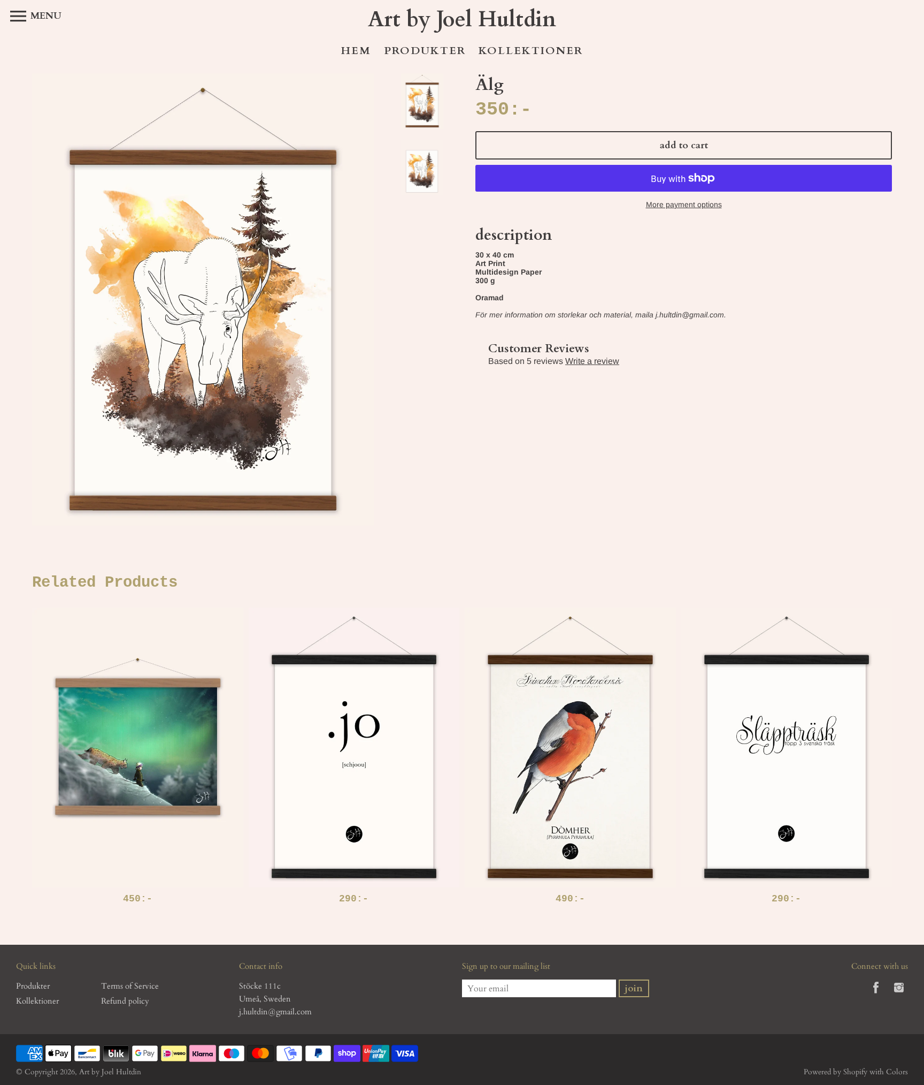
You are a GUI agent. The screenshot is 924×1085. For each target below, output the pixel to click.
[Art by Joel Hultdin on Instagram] (899, 995)
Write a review (592, 361)
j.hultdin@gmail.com (275, 1011)
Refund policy (125, 1001)
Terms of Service (130, 986)
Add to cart (684, 145)
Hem (356, 50)
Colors (897, 1072)
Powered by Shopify (835, 1072)
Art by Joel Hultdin (110, 1072)
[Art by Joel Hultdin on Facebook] (876, 995)
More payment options (684, 204)
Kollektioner (531, 50)
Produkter (425, 50)
